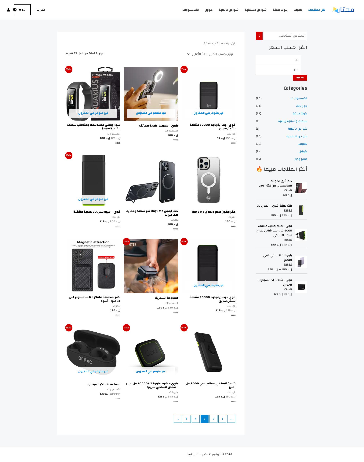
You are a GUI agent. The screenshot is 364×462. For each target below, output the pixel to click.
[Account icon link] (8, 10)
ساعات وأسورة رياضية (292, 121)
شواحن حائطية (228, 10)
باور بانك (301, 106)
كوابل (209, 10)
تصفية (300, 78)
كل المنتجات (316, 10)
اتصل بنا (41, 10)
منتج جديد (301, 159)
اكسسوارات (190, 10)
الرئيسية (230, 43)
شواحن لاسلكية (256, 10)
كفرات (297, 10)
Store (220, 43)
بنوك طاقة (280, 10)
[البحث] (259, 36)
